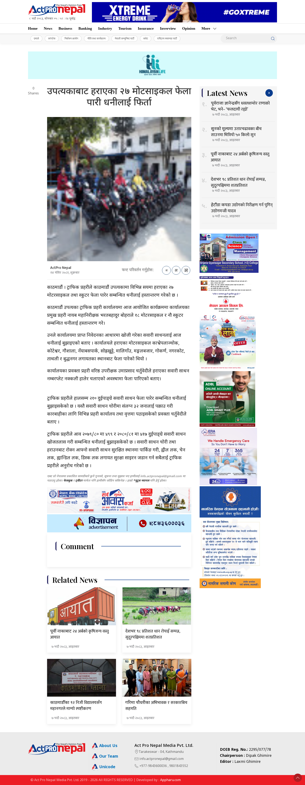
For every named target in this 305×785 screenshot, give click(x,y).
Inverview (168, 28)
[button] (298, 778)
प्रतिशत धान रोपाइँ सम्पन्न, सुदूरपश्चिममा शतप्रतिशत (152, 634)
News (48, 28)
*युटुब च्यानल (141, 481)
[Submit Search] (273, 38)
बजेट (145, 38)
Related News (74, 579)
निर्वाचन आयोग (71, 38)
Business (65, 28)
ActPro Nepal (60, 268)
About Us (107, 746)
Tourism (125, 28)
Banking (85, 28)
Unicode (106, 767)
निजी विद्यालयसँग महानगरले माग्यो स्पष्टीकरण (76, 705)
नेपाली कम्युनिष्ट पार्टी (124, 38)
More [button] (205, 28)
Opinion (188, 28)
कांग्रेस (51, 38)
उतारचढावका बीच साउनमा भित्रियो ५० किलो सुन (236, 131)
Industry (105, 28)
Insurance (146, 28)
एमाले (36, 38)
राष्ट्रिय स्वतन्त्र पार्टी (167, 38)
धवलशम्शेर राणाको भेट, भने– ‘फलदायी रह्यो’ (240, 106)
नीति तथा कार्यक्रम (96, 38)
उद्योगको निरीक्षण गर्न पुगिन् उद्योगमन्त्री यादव (242, 208)
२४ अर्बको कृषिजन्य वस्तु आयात (79, 634)
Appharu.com (170, 780)
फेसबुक (67, 481)
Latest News (227, 92)
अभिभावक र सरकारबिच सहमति (156, 705)
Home (33, 28)
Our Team (108, 756)
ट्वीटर (78, 481)
